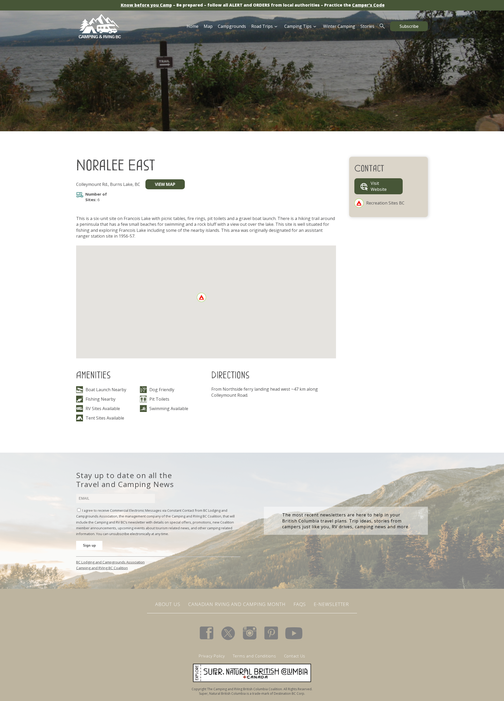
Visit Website (379, 186)
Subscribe (409, 26)
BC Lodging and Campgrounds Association (110, 562)
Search (382, 26)
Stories (367, 26)
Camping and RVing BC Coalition (102, 568)
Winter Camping (339, 26)
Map (208, 26)
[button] (201, 297)
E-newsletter (331, 604)
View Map (165, 184)
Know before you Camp (146, 5)
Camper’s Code (368, 5)
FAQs (299, 604)
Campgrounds (232, 26)
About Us (167, 604)
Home (192, 26)
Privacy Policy (212, 655)
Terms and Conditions (254, 655)
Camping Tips (298, 26)
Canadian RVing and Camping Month (237, 604)
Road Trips (262, 26)
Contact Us (295, 655)
